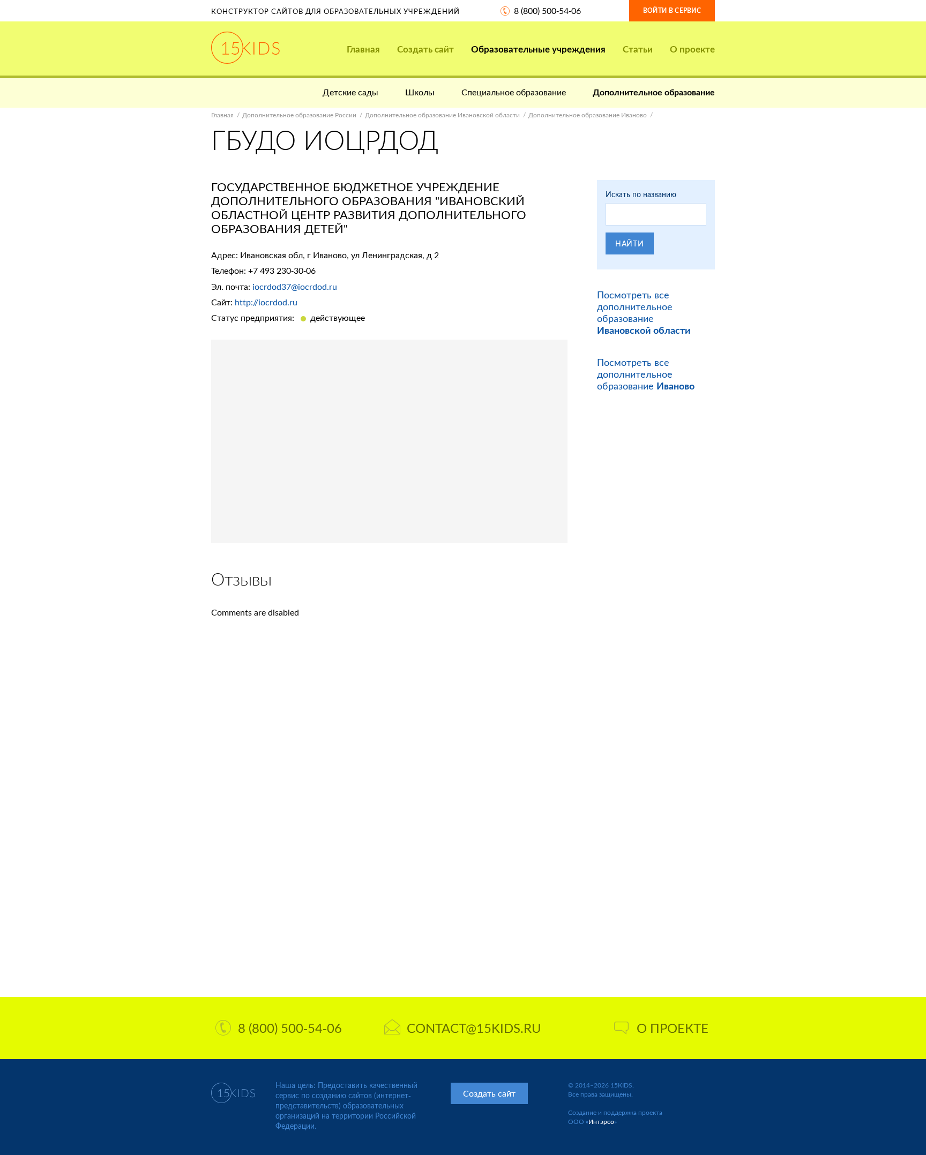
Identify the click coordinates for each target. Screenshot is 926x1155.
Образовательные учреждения (538, 49)
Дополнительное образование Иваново (587, 115)
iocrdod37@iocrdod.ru (294, 286)
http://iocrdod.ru (266, 302)
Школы (420, 92)
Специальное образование (513, 92)
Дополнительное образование (654, 92)
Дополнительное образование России (299, 115)
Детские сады (350, 92)
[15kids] (245, 48)
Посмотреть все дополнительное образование (644, 312)
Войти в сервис (672, 10)
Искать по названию (641, 194)
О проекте (692, 49)
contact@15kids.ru (474, 1028)
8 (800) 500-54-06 (547, 10)
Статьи (638, 49)
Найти (629, 243)
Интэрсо (601, 1122)
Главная (363, 49)
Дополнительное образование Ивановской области (442, 115)
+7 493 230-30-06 (282, 270)
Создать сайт (425, 49)
